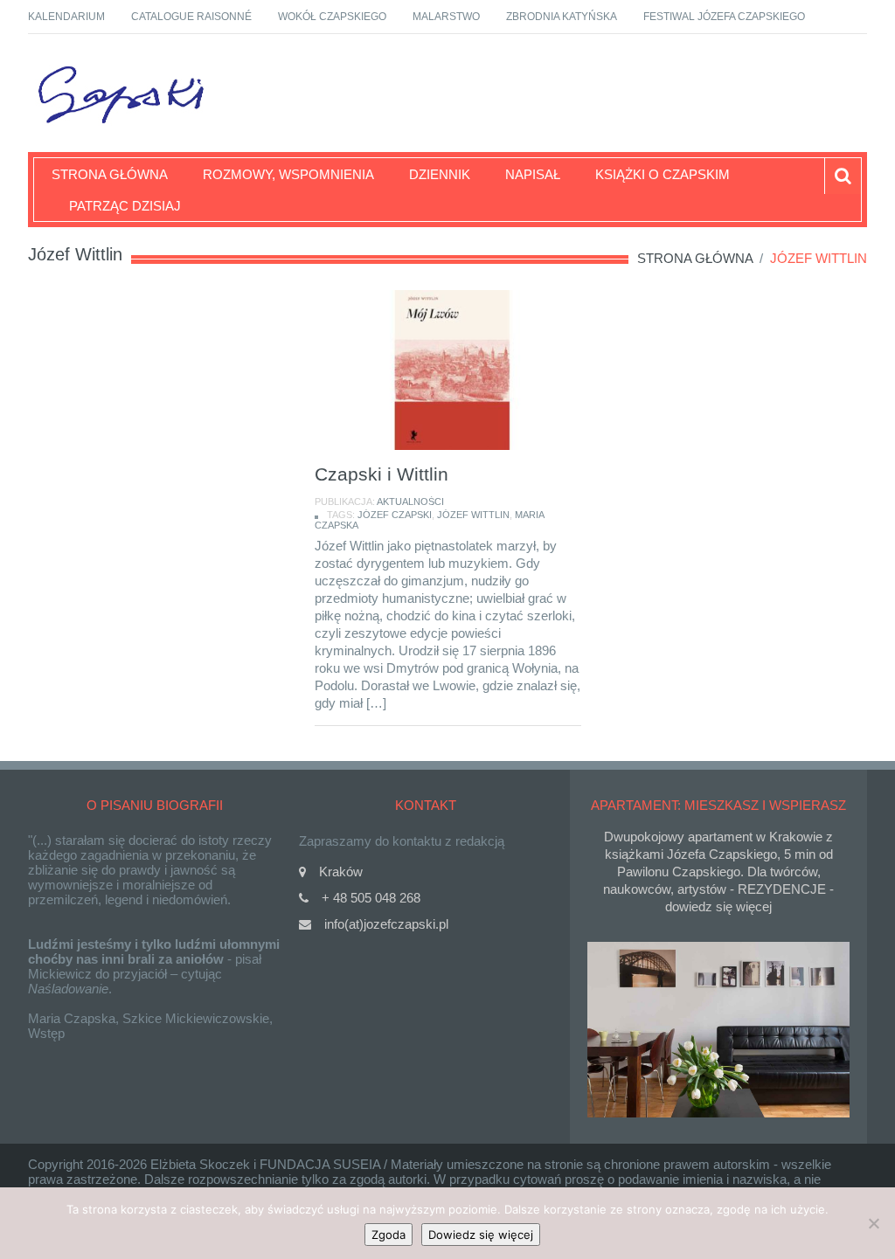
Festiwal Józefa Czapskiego (724, 16)
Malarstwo (446, 16)
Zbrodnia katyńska (561, 16)
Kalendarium (66, 16)
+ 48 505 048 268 (371, 897)
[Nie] (873, 1223)
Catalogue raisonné (191, 16)
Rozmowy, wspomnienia (288, 174)
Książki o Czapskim (662, 174)
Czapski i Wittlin (381, 474)
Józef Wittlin (473, 514)
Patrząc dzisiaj (125, 205)
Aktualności (410, 501)
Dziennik (439, 174)
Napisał (532, 174)
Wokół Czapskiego (332, 16)
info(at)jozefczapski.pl (386, 924)
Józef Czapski (394, 514)
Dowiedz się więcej (480, 1235)
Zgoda (388, 1235)
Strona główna (110, 174)
